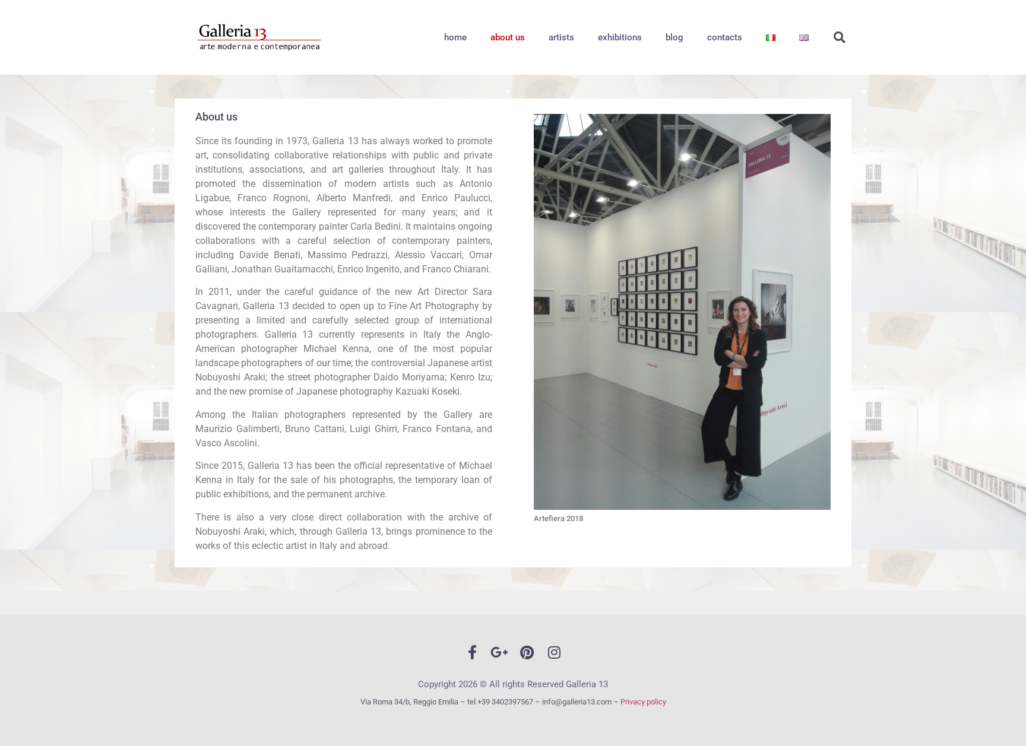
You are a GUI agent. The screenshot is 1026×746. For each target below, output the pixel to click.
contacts (724, 37)
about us (507, 37)
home (455, 37)
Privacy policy (643, 701)
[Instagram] (554, 652)
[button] (839, 37)
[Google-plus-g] (499, 652)
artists (561, 37)
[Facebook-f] (472, 652)
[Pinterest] (527, 652)
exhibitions (620, 37)
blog (674, 37)
